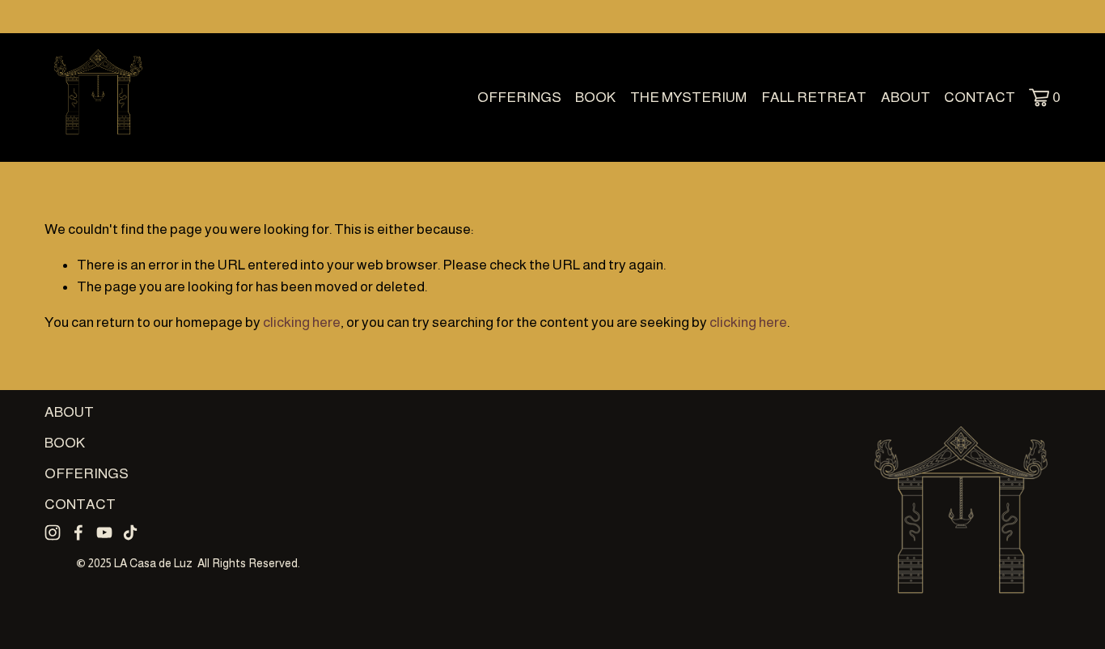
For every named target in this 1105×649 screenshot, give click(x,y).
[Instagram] (52, 532)
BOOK (595, 97)
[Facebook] (78, 532)
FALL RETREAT (813, 97)
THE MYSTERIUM (688, 97)
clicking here (302, 322)
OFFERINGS (519, 97)
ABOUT (905, 97)
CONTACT (979, 97)
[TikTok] (130, 532)
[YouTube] (104, 532)
